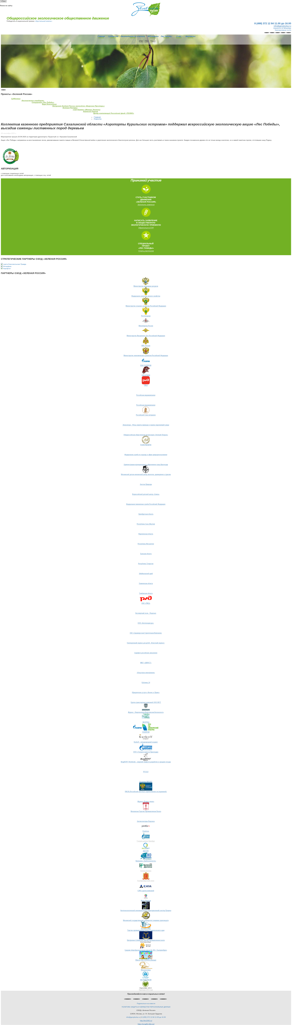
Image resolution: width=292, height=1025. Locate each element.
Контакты (191, 36)
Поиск (152, 41)
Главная (101, 36)
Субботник (113, 36)
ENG (141, 41)
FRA (147, 41)
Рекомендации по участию (133, 36)
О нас (178, 36)
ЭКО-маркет (153, 36)
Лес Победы (166, 36)
